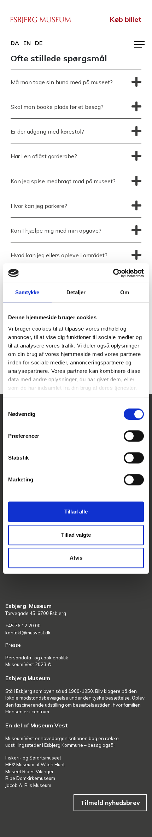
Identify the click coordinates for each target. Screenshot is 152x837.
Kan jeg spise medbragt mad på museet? (63, 181)
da (15, 43)
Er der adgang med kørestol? (47, 131)
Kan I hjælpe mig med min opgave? (56, 230)
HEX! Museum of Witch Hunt (35, 764)
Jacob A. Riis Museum (28, 785)
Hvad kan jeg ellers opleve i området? (59, 255)
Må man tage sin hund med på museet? (62, 82)
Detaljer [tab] (76, 292)
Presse (13, 645)
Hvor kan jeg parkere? (39, 205)
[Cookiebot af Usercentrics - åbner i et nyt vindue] (113, 273)
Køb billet (125, 19)
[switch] (134, 436)
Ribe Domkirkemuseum (30, 778)
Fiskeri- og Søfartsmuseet (33, 758)
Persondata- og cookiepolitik (36, 657)
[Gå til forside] (41, 19)
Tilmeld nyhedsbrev (110, 803)
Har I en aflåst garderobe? (44, 156)
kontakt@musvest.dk (28, 632)
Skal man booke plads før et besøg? (57, 106)
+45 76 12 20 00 (23, 625)
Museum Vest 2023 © (28, 664)
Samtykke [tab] (27, 292)
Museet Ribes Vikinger (29, 771)
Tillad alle (76, 512)
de (38, 43)
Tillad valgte (76, 535)
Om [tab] (124, 292)
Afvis (76, 558)
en (27, 43)
